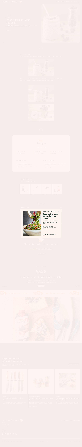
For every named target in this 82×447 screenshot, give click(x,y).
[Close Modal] (59, 211)
